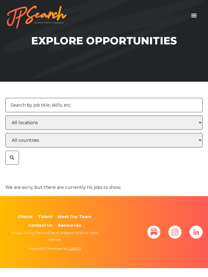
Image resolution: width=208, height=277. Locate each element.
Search (12, 158)
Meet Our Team (75, 216)
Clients (25, 216)
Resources (69, 225)
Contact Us (40, 225)
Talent (45, 216)
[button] (194, 15)
